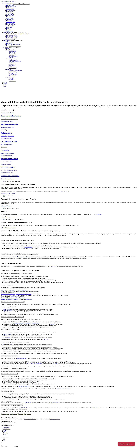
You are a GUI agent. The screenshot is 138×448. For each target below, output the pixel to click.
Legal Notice (6, 427)
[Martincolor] (7, 1)
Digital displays (6, 311)
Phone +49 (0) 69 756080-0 (30, 419)
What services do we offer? (7, 285)
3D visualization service (22, 256)
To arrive (5, 432)
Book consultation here (6, 205)
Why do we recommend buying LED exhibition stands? (12, 316)
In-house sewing (5, 292)
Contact (5, 430)
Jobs (4, 434)
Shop (4, 431)
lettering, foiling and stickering (17, 296)
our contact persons (95, 407)
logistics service (28, 299)
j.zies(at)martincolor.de (54, 402)
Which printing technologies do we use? (9, 373)
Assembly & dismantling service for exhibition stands (13, 297)
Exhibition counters (7, 310)
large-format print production (63, 388)
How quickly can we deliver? (7, 391)
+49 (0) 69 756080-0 (23, 407)
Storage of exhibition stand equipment (9, 299)
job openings (98, 214)
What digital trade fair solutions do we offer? (10, 329)
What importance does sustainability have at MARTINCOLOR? (14, 368)
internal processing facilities (24, 386)
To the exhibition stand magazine (8, 227)
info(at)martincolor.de (55, 419)
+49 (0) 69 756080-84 (64, 191)
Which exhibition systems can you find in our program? (12, 301)
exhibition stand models (22, 358)
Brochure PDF (4, 216)
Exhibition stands (7, 309)
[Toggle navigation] (14, 1)
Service (13, 193)
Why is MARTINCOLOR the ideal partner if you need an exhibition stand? (16, 273)
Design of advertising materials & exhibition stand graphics (14, 290)
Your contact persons (5, 193)
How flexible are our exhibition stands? (9, 356)
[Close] (1, 445)
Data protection (6, 429)
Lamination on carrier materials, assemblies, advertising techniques (16, 294)
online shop (45, 339)
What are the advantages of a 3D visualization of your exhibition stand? (16, 342)
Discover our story (13, 216)
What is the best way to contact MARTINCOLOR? (11, 405)
